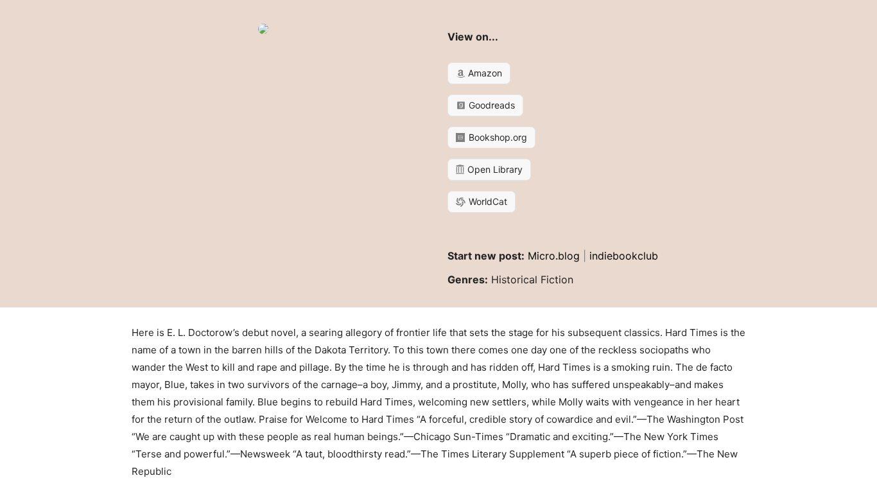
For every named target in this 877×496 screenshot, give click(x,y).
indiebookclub (623, 255)
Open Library (494, 169)
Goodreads (490, 105)
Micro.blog (554, 255)
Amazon (483, 72)
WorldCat (486, 201)
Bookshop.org (496, 137)
